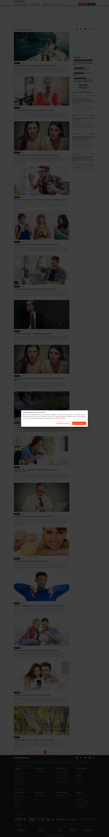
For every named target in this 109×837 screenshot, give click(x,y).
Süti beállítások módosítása (62, 423)
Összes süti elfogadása (79, 423)
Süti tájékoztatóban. (60, 418)
